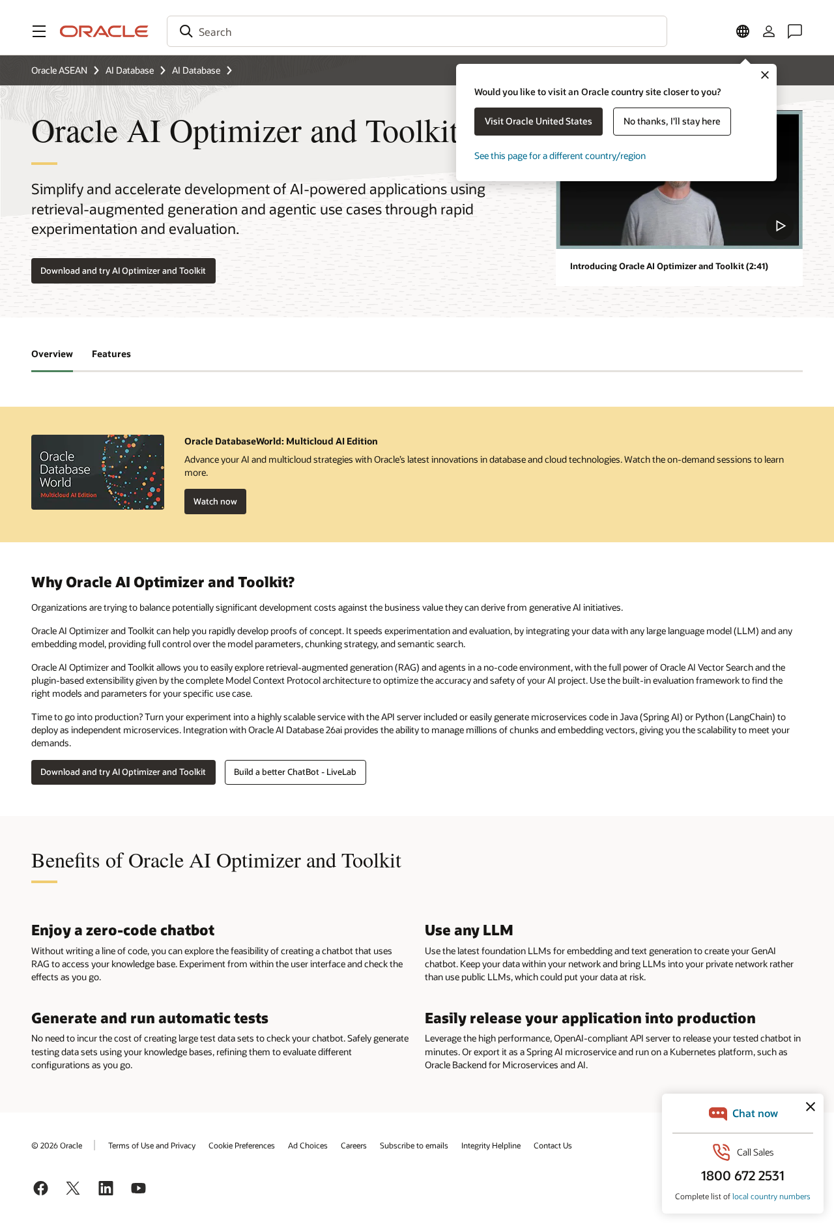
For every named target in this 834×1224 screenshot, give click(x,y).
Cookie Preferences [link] (241, 1145)
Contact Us (553, 1145)
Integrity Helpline (491, 1145)
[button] (39, 31)
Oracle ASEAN (59, 70)
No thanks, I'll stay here (672, 121)
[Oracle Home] (104, 31)
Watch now (215, 501)
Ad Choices (308, 1145)
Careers (354, 1145)
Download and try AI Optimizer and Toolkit (123, 270)
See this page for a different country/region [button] (560, 155)
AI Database (130, 70)
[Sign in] (769, 31)
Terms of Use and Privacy (151, 1145)
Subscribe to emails (414, 1145)
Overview (52, 353)
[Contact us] (795, 31)
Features (111, 353)
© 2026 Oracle (56, 1145)
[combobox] (417, 31)
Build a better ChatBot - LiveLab (295, 771)
